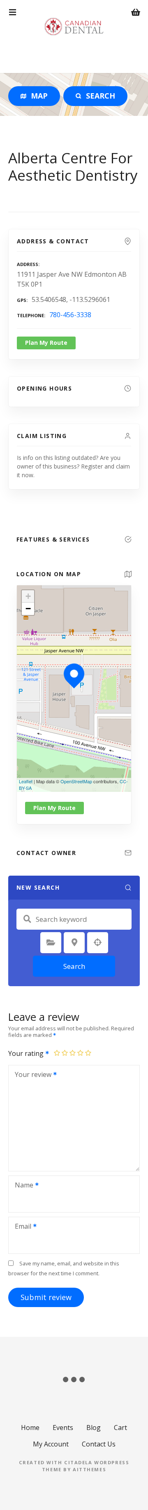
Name (22, 1185)
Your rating (26, 1053)
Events (63, 1427)
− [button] (28, 608)
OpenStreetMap (76, 781)
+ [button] (28, 596)
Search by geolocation (98, 942)
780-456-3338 (70, 314)
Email (21, 1227)
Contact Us (99, 1444)
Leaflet (25, 781)
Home (30, 1427)
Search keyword (27, 919)
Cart (120, 1427)
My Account (51, 1444)
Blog (93, 1427)
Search (74, 966)
